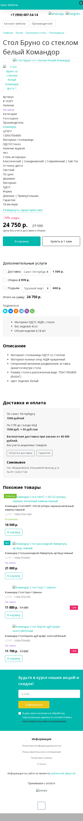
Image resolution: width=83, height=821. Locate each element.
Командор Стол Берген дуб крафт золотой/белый (35, 636)
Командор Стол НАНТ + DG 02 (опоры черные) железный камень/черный (39, 507)
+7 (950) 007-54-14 (24, 15)
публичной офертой (63, 773)
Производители (42, 23)
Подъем (14, 288)
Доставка (14, 271)
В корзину (22, 241)
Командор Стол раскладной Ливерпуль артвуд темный (39, 553)
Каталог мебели (14, 23)
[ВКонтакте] (10, 311)
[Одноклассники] (16, 311)
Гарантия (44, 453)
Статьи (41, 764)
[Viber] (27, 311)
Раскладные (11, 118)
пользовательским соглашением (44, 721)
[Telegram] (21, 311)
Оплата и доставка (20, 453)
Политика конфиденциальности (41, 745)
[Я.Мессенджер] (5, 311)
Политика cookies (41, 757)
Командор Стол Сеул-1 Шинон (23, 592)
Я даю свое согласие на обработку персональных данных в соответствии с (47, 717)
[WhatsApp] (32, 311)
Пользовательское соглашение (41, 752)
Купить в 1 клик (61, 241)
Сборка (19, 280)
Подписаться (33, 704)
